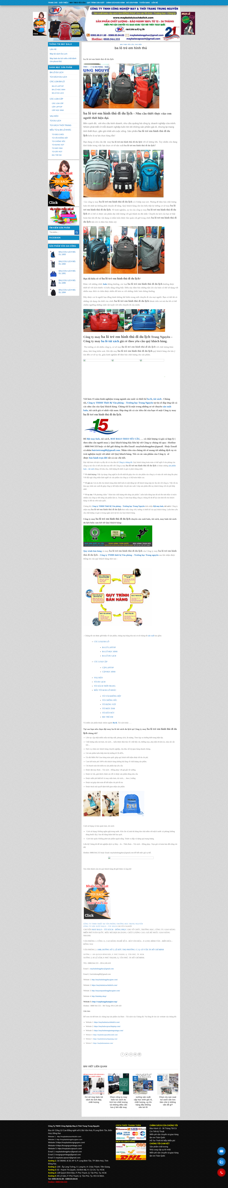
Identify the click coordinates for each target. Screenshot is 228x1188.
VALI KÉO (54, 116)
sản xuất (151, 636)
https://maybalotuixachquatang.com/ (105, 1039)
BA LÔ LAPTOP (58, 86)
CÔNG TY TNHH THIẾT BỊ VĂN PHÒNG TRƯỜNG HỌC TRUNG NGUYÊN (113, 924)
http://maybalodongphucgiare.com (104, 980)
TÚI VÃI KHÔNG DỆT (60, 138)
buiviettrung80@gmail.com (106, 450)
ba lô (104, 341)
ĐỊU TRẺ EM (57, 155)
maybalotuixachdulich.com (71, 1136)
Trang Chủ (52, 3)
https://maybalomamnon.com (103, 1043)
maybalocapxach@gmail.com (67, 1158)
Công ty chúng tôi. (126, 462)
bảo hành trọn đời (98, 457)
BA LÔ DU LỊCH (56, 72)
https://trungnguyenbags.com (69, 1146)
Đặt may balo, (158, 506)
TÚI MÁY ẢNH (57, 148)
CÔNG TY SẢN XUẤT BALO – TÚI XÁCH (100, 926)
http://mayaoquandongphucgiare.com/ (105, 991)
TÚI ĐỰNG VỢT (58, 145)
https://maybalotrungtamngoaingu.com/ (108, 1030)
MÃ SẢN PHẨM (132, 3)
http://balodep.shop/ (98, 996)
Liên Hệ (155, 3)
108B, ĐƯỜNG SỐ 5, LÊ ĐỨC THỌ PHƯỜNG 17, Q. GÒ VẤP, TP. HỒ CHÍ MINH (130, 950)
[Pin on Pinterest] (135, 1054)
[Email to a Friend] (131, 1054)
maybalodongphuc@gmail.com (102, 969)
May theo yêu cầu (78, 3)
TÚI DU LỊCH (55, 121)
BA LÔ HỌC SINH (58, 90)
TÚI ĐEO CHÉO (58, 134)
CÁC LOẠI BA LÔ (57, 82)
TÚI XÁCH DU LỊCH (58, 77)
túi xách (113, 341)
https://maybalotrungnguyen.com (70, 1142)
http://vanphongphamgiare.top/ (104, 1002)
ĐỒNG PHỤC (121, 930)
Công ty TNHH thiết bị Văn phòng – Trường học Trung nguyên (129, 555)
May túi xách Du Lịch (58, 54)
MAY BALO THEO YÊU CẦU (125, 438)
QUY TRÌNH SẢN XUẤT (95, 3)
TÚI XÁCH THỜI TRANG (60, 125)
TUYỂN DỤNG (144, 3)
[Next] (178, 1094)
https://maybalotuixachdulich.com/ (104, 985)
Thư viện (138, 44)
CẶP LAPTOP (57, 107)
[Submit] (76, 232)
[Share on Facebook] (122, 1054)
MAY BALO (97, 930)
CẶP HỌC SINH (58, 110)
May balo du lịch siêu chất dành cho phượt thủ (63, 60)
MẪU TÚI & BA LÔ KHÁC (60, 130)
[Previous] (83, 1094)
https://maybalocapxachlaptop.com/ (107, 1026)
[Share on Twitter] (127, 1054)
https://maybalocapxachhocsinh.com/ (105, 1035)
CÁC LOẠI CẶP (56, 99)
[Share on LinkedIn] (139, 1054)
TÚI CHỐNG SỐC (58, 141)
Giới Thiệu (63, 3)
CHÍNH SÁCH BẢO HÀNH (115, 3)
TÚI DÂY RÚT (57, 152)
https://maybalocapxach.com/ (69, 1149)
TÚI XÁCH (108, 930)
